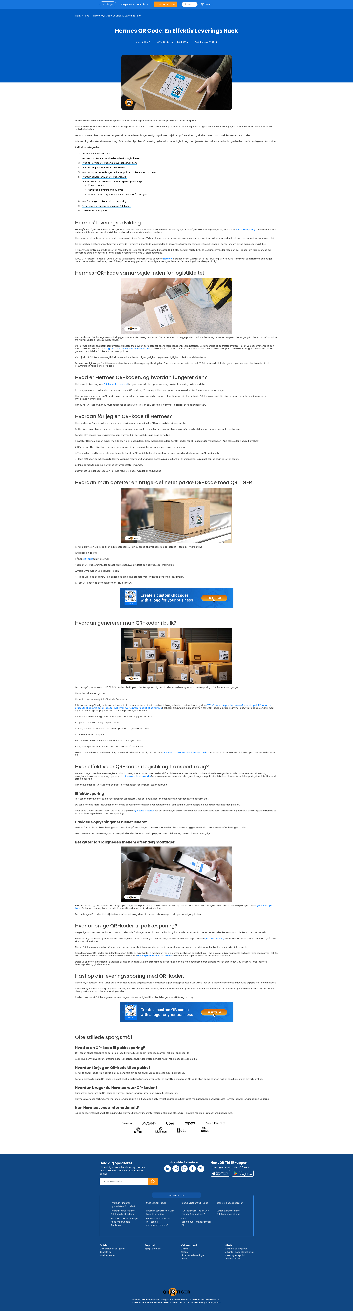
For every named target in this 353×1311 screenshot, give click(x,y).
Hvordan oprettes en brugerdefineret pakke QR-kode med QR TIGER (119, 172)
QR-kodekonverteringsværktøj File (196, 1222)
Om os (184, 1248)
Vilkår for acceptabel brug (239, 1252)
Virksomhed (189, 1245)
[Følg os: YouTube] (175, 1168)
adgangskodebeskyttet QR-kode (155, 955)
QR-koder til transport (116, 384)
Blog (86, 15)
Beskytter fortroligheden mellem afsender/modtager (117, 194)
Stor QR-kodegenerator (230, 1203)
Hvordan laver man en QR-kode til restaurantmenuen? (158, 1222)
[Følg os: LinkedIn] (167, 1168)
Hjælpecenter (107, 1255)
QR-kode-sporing (245, 229)
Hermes (167, 258)
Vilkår (228, 1245)
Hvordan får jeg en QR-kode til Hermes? (103, 167)
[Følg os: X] (200, 1168)
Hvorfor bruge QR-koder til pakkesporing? (105, 201)
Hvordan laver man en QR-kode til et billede (123, 1212)
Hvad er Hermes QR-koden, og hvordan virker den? (109, 163)
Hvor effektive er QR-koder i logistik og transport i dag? (112, 181)
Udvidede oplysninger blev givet (105, 189)
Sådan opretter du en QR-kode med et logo (228, 1212)
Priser (184, 1258)
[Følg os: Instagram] (184, 1168)
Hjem (78, 15)
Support (150, 1245)
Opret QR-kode (167, 4)
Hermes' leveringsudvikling (96, 153)
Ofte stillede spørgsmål (94, 210)
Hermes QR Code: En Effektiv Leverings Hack (117, 15)
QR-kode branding (214, 938)
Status (184, 1252)
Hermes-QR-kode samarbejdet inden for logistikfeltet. (111, 158)
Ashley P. (146, 42)
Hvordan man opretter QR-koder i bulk (185, 752)
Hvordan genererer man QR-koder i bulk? (104, 177)
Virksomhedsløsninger (193, 1255)
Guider (104, 1245)
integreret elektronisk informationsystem (126, 348)
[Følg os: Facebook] (192, 1168)
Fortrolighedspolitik (235, 1255)
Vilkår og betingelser (236, 1248)
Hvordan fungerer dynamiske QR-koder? (123, 1204)
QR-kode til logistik (144, 810)
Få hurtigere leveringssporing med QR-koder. (106, 206)
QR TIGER (88, 559)
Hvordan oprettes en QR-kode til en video (160, 1212)
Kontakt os (105, 1252)
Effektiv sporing (96, 185)
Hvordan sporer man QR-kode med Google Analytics (125, 1222)
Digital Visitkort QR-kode (194, 1203)
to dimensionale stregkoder (136, 776)
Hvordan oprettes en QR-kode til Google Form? (195, 1212)
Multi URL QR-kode (156, 1203)
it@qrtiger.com (153, 1248)
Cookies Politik (232, 1258)
